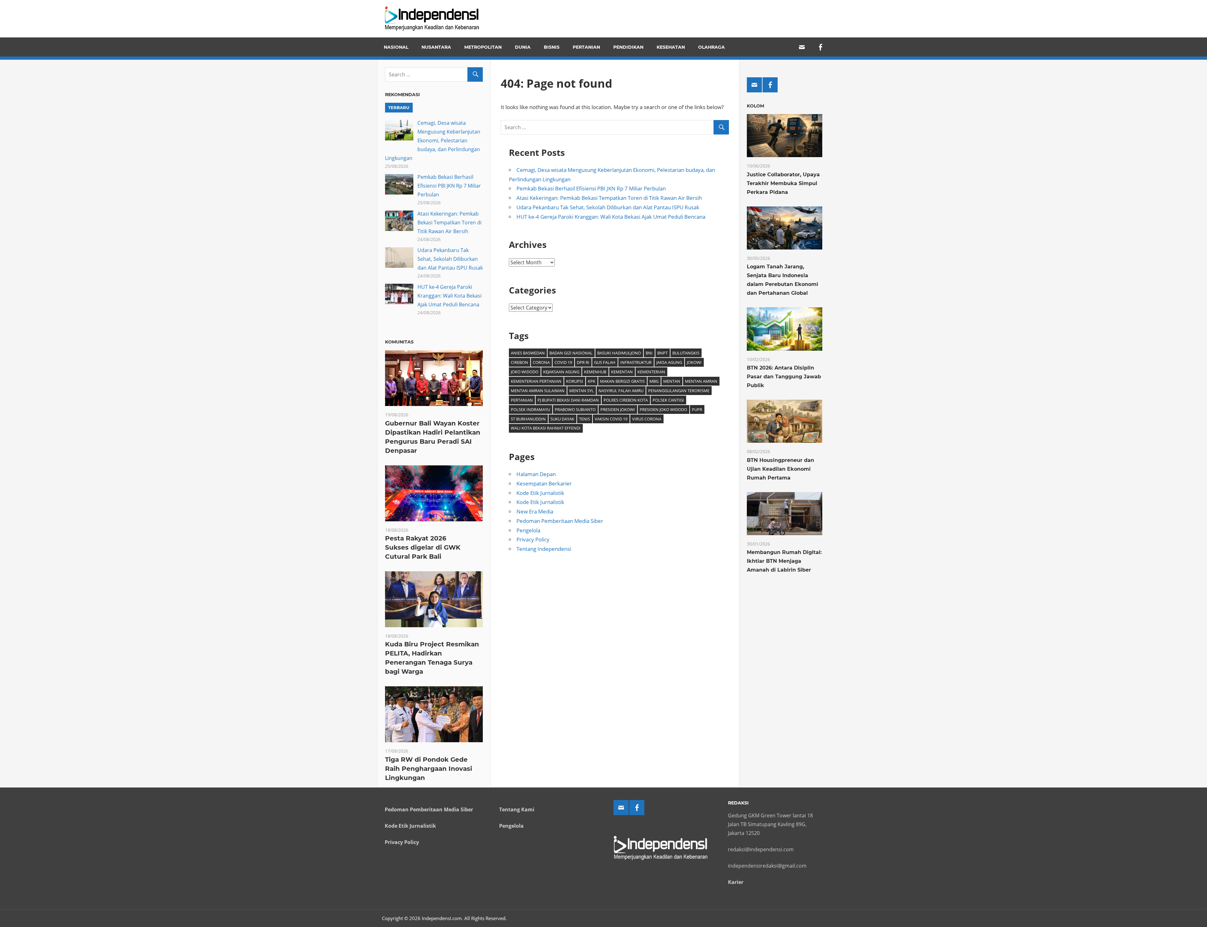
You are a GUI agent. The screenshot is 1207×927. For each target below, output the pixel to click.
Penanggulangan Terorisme (678, 390)
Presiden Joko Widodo (663, 409)
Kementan (622, 372)
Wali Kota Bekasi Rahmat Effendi (546, 428)
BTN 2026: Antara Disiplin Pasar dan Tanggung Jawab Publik (784, 376)
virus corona (646, 419)
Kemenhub (595, 372)
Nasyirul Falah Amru (620, 390)
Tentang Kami (516, 809)
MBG (654, 381)
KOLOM (755, 106)
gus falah (604, 362)
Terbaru (398, 107)
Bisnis (551, 47)
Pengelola (528, 530)
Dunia (523, 47)
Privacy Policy (532, 539)
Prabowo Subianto (575, 409)
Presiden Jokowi (617, 409)
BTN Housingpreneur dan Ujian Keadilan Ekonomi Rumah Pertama (780, 469)
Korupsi (574, 381)
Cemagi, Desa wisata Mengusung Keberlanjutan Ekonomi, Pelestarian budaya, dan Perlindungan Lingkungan (432, 140)
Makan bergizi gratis (622, 381)
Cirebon (519, 362)
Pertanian (586, 47)
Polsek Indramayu (530, 409)
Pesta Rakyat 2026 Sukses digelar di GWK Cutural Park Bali (422, 547)
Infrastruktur (636, 362)
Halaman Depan (536, 474)
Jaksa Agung (669, 362)
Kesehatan (671, 47)
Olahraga (711, 47)
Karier (735, 882)
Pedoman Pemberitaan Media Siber (559, 520)
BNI (649, 353)
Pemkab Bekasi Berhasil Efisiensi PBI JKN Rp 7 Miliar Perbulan (591, 188)
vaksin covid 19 (611, 419)
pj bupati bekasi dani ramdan (568, 400)
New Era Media (534, 511)
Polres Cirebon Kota (626, 400)
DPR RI (583, 362)
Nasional (396, 47)
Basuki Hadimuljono (619, 353)
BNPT (662, 353)
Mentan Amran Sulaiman (538, 390)
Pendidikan (628, 47)
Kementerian (651, 372)
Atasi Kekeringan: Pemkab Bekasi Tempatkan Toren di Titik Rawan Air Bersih (609, 197)
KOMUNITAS (399, 342)
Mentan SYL (581, 390)
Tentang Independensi (543, 548)
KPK (591, 381)
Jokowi (694, 362)
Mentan (671, 381)
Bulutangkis (685, 353)
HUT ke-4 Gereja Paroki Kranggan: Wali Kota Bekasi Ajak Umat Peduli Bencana (610, 216)
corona (541, 362)
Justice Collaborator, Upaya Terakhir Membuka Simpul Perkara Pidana (783, 183)
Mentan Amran (701, 381)
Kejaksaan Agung (561, 372)
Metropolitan (483, 47)
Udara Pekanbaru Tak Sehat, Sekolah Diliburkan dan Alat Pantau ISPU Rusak (607, 207)
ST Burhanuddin (528, 419)
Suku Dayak (562, 419)
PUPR (697, 409)
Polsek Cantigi (668, 400)
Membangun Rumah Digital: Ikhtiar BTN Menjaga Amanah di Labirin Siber (784, 561)
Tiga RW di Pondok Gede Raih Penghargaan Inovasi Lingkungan (428, 769)
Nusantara (436, 47)
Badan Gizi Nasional (570, 353)
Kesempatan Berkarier (544, 483)
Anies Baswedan (528, 353)
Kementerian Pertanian (536, 381)
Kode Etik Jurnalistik (540, 492)
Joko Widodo (524, 372)
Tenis (584, 419)
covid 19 (563, 362)
